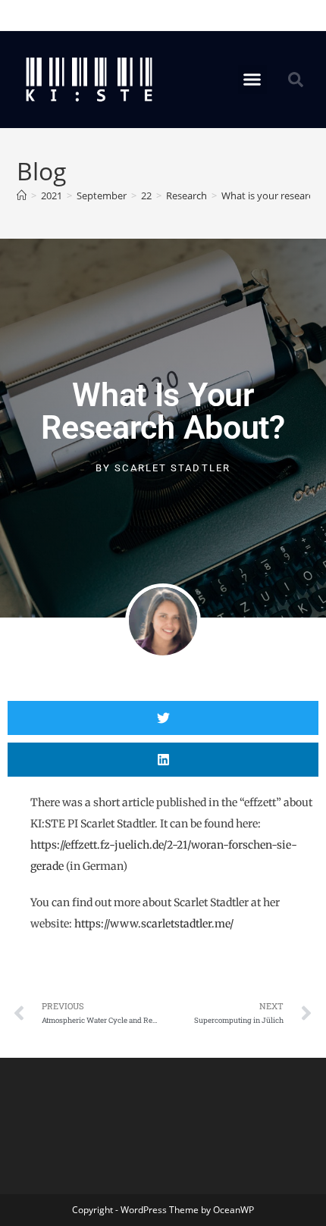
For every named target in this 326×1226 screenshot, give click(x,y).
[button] (252, 79)
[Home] (22, 195)
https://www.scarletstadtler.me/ (154, 923)
